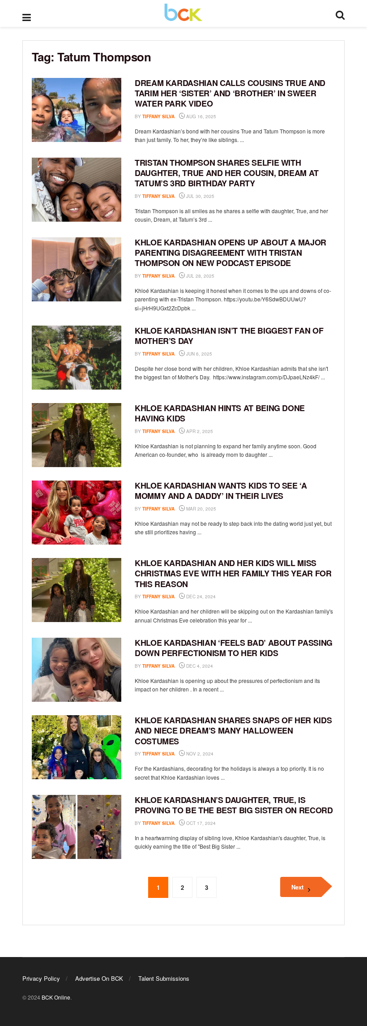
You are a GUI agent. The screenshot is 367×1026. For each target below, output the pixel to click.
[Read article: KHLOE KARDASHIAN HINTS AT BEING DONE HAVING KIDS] (76, 435)
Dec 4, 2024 (199, 666)
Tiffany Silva (158, 116)
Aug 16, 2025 (200, 116)
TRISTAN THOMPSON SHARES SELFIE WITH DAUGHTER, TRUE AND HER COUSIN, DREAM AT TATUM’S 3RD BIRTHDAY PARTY (227, 173)
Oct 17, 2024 (200, 823)
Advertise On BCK (99, 978)
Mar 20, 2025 (200, 509)
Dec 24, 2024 (200, 596)
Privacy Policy (41, 978)
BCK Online (56, 997)
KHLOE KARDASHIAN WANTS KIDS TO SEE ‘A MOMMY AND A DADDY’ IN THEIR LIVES (221, 491)
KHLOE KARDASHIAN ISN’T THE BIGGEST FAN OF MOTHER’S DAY (229, 336)
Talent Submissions (163, 978)
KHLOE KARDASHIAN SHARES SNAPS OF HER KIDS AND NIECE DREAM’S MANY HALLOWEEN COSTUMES (233, 730)
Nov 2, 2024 (199, 754)
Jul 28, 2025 (199, 276)
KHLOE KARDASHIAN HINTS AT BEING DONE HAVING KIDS (220, 413)
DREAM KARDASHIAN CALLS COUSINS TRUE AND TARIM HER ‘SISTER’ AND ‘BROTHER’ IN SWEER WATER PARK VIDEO (230, 93)
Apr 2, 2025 (199, 431)
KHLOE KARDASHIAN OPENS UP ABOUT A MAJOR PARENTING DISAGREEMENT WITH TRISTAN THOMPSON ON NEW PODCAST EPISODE (230, 252)
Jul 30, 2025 (199, 196)
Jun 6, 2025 (198, 354)
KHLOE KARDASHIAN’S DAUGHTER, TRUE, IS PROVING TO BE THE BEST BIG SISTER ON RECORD (234, 805)
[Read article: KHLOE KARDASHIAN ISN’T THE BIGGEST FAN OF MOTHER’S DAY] (76, 358)
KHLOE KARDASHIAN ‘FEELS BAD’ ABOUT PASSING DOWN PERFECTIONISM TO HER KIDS (234, 648)
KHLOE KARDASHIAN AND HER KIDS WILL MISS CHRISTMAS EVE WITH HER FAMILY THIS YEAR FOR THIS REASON (233, 573)
